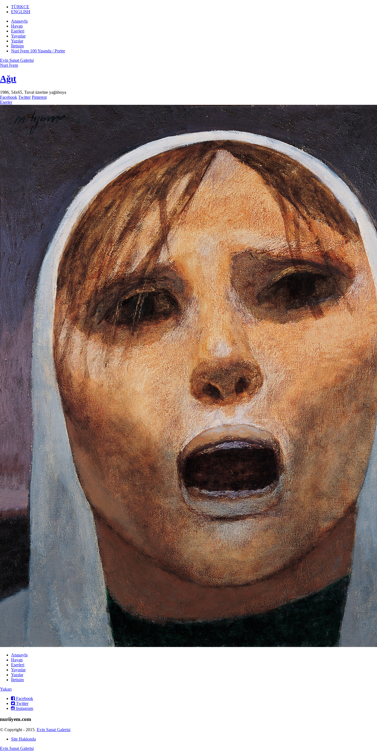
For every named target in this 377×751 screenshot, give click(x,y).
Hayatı (17, 26)
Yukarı (6, 689)
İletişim (17, 46)
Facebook (8, 97)
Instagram (24, 708)
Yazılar (17, 41)
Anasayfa (19, 21)
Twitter (24, 97)
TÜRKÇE (20, 6)
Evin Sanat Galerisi (17, 60)
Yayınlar (18, 36)
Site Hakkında (23, 739)
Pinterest (39, 97)
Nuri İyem (9, 65)
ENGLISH (20, 11)
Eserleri (17, 31)
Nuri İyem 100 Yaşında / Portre (38, 51)
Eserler (6, 102)
